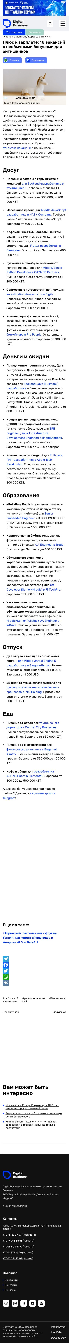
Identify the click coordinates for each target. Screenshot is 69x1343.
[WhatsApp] (34, 977)
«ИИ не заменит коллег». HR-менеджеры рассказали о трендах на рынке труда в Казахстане (31, 1125)
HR (48, 36)
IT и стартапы (14, 32)
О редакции (12, 1280)
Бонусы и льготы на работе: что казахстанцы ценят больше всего (34, 1115)
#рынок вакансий (33, 998)
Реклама (10, 1290)
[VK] (34, 983)
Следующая (59, 1012)
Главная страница (14, 36)
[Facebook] (34, 965)
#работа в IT (10, 998)
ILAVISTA (56, 1332)
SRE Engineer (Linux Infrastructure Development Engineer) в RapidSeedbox (34, 433)
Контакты (11, 1285)
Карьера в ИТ (36, 36)
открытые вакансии (17, 148)
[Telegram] (34, 959)
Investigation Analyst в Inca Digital (30, 294)
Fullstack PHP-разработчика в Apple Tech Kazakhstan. (34, 459)
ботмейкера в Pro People (23, 334)
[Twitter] (34, 971)
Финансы (35, 32)
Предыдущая (11, 1012)
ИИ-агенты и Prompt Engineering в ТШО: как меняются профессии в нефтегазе (32, 1107)
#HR (24, 1001)
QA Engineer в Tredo (49, 544)
